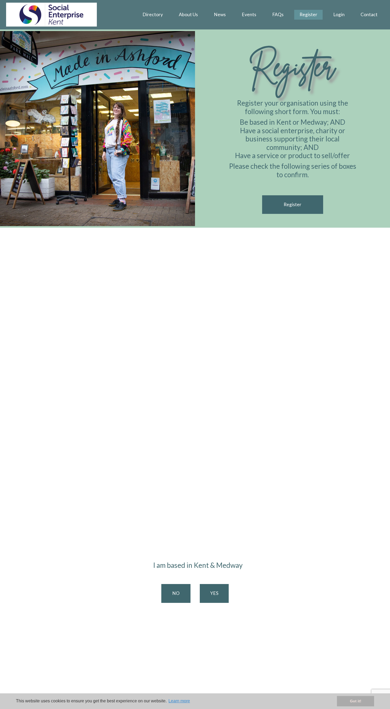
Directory (152, 14)
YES (214, 593)
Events (249, 14)
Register (308, 14)
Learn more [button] (179, 701)
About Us (188, 14)
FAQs (278, 14)
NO (176, 593)
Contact (369, 14)
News (220, 14)
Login (339, 14)
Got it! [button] (355, 701)
